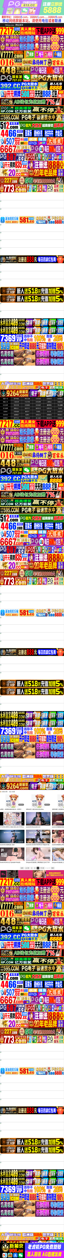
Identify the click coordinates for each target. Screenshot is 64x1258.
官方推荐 (5, 408)
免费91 (27, 414)
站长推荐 (5, 405)
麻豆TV (27, 411)
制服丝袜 (60, 402)
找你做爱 (38, 405)
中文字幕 (27, 402)
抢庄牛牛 (27, 408)
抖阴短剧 (60, 418)
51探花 (38, 411)
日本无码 (38, 398)
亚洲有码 (49, 398)
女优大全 (60, 411)
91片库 (49, 411)
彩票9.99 (49, 408)
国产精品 (16, 398)
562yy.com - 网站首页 (14, 25)
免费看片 (16, 414)
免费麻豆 (49, 414)
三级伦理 (16, 402)
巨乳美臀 (38, 402)
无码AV (5, 411)
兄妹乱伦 (27, 418)
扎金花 (60, 408)
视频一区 (5, 398)
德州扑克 (38, 408)
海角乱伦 (38, 414)
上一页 (27, 868)
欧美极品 (60, 398)
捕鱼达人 (16, 408)
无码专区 (5, 414)
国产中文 (16, 418)
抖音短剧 (16, 411)
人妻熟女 (49, 402)
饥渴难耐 (27, 405)
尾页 (53, 868)
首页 (22, 868)
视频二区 (5, 402)
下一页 (42, 868)
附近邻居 (16, 405)
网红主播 (27, 398)
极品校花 (49, 418)
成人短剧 (38, 418)
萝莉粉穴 (60, 414)
